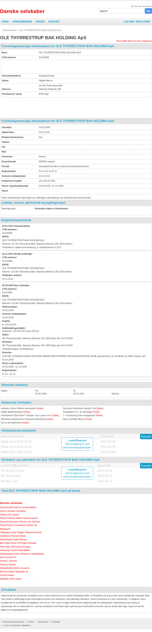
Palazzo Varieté (8, 564)
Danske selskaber (143, 6)
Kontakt (54, 21)
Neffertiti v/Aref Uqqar (11, 579)
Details (40, 408)
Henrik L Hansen (8, 561)
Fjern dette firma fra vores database (134, 41)
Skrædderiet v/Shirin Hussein (14, 568)
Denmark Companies (14, 622)
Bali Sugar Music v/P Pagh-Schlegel (18, 543)
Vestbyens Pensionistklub (13, 536)
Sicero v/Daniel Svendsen (13, 511)
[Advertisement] (82, 66)
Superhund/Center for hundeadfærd (18, 507)
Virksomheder (22, 21)
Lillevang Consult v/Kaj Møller (15, 550)
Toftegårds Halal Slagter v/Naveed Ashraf (20, 532)
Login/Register (77, 440)
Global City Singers (9, 514)
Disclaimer (43, 622)
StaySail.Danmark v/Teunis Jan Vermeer (20, 521)
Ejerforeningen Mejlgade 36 (14, 571)
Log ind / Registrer (137, 21)
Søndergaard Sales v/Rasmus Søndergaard (22, 554)
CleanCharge (7, 575)
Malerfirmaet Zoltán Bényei (13, 539)
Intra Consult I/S (8, 557)
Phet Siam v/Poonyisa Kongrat (15, 546)
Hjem (5, 21)
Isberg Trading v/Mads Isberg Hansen (19, 518)
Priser (40, 21)
